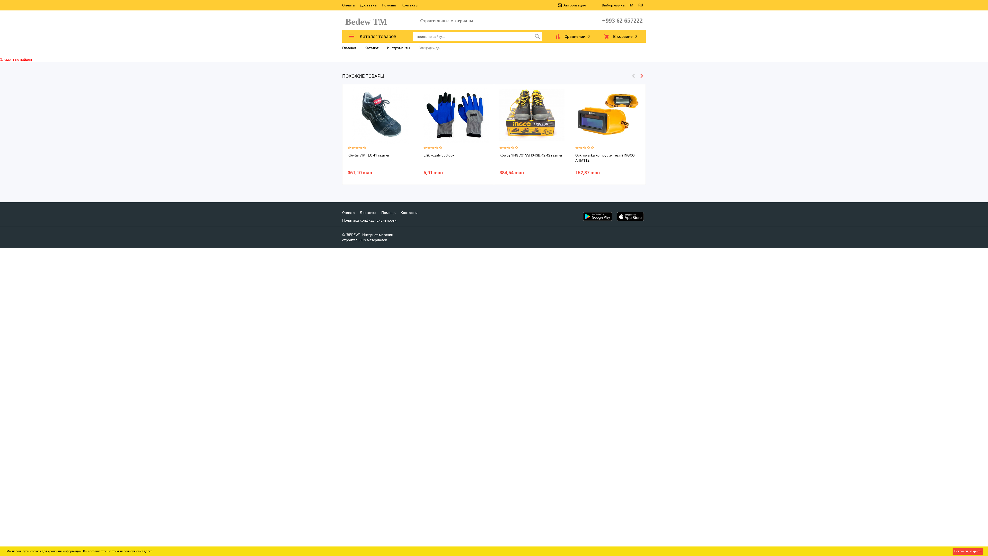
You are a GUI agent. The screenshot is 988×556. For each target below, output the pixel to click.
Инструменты (398, 48)
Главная (349, 48)
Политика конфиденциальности (369, 220)
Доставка (368, 5)
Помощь (389, 5)
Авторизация (574, 5)
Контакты (409, 5)
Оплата (348, 5)
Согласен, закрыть (968, 551)
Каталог (371, 48)
